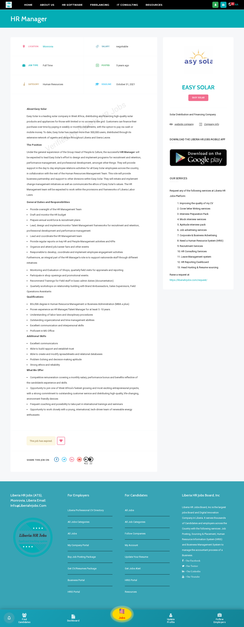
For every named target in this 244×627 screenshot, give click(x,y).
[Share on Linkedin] (72, 460)
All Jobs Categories (78, 521)
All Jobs (72, 533)
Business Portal (76, 580)
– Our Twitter (191, 566)
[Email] (80, 460)
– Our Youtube (192, 576)
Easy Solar (198, 87)
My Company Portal (78, 545)
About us (47, 4)
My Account (131, 545)
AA (236, 4)
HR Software (72, 4)
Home (28, 4)
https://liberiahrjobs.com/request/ (188, 280)
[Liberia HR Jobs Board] (9, 5)
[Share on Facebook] (57, 460)
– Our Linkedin (192, 571)
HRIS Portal (74, 591)
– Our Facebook (191, 560)
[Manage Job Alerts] (9, 617)
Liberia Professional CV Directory (86, 510)
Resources (154, 4)
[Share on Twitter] (64, 460)
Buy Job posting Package (82, 556)
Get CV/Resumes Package (82, 568)
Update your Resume (136, 556)
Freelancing (99, 4)
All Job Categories (135, 521)
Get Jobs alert (133, 568)
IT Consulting (127, 4)
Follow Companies (135, 533)
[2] (229, 4)
